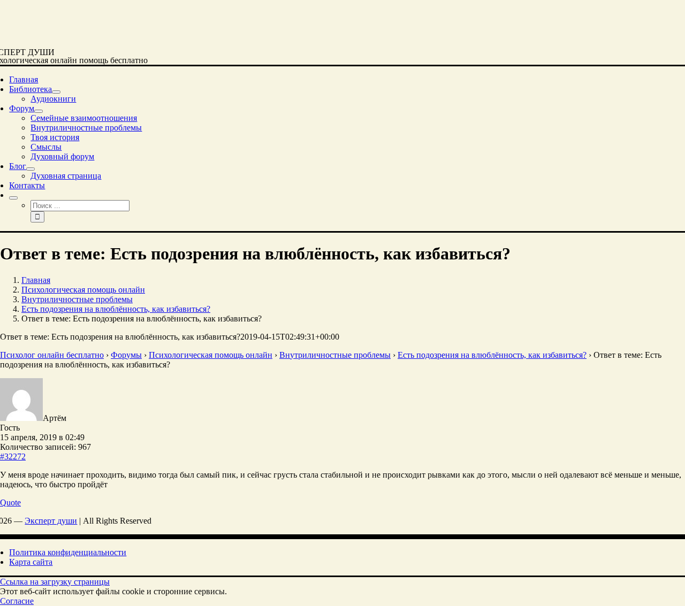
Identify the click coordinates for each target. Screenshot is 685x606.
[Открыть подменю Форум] (38, 111)
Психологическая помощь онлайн (210, 354)
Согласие (17, 600)
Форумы (126, 354)
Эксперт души (51, 520)
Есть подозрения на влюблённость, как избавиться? (492, 354)
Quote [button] (10, 502)
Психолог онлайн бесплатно (52, 354)
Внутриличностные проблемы (335, 354)
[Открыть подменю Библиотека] (56, 92)
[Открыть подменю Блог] (30, 169)
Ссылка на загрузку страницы (55, 581)
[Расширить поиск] (13, 198)
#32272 (13, 456)
